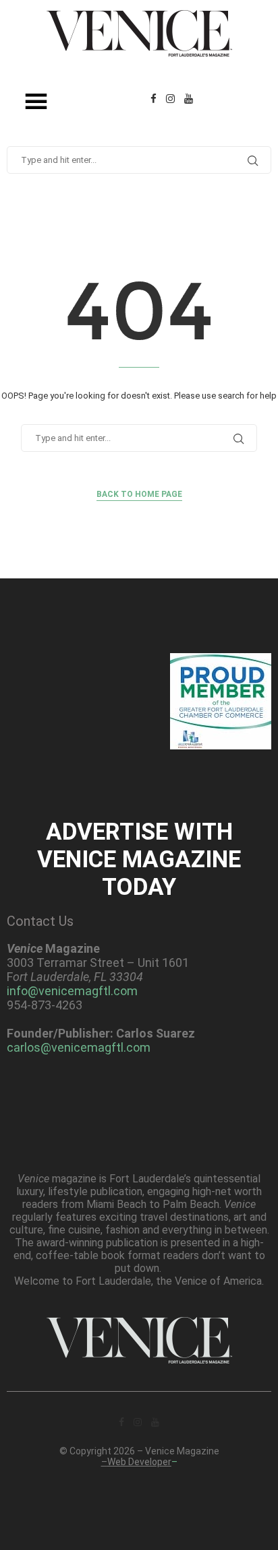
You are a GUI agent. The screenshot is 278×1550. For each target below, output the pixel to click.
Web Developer (139, 1461)
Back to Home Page (139, 494)
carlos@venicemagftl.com (78, 1047)
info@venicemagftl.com (72, 991)
